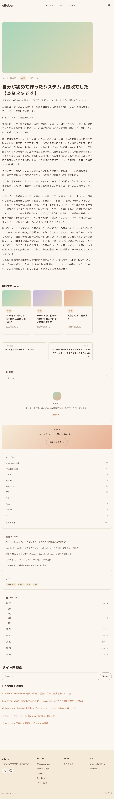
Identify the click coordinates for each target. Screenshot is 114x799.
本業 (23, 78)
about (73, 5)
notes (48, 5)
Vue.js (40, 773)
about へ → (57, 414)
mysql (20, 584)
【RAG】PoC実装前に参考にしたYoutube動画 (25, 723)
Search (105, 676)
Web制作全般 (43, 768)
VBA (35, 584)
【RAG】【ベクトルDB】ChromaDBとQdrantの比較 (28, 716)
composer (11, 584)
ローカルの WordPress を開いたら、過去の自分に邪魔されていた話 (36, 693)
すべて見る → (43, 782)
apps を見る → (57, 442)
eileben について (97, 764)
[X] (4, 770)
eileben (8, 5)
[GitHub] (10, 770)
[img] (16, 298)
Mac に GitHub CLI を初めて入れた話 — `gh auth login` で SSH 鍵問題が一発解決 (42, 701)
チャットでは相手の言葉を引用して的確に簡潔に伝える (47, 319)
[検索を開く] (109, 5)
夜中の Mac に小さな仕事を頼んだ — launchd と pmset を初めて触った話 (39, 708)
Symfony (41, 778)
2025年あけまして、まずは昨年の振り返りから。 (16, 319)
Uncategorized (43, 764)
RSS (110, 793)
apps (62, 5)
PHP (28, 584)
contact (93, 768)
